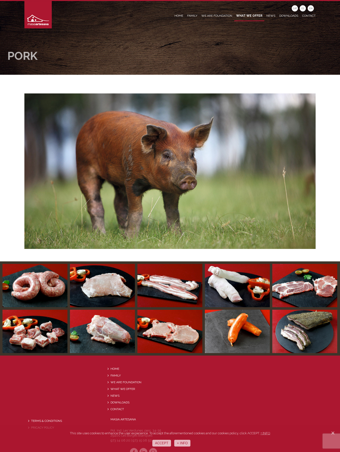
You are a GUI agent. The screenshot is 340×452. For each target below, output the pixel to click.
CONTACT (117, 409)
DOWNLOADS (120, 402)
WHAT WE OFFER (123, 389)
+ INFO (265, 433)
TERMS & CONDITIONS (46, 421)
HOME (115, 369)
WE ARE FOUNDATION (126, 382)
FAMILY (116, 375)
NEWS (115, 395)
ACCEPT (161, 443)
